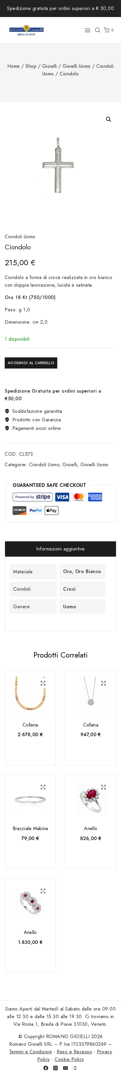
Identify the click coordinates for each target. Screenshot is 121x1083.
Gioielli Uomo (94, 464)
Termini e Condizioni (30, 1051)
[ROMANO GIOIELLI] (26, 30)
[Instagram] (55, 1068)
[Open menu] (87, 30)
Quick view (43, 684)
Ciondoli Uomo (20, 236)
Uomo (69, 606)
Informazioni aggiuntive (60, 548)
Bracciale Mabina (30, 828)
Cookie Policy (69, 1059)
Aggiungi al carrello (31, 363)
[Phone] (75, 1068)
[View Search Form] (97, 30)
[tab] (60, 549)
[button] (108, 119)
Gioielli (70, 464)
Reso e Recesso (74, 1051)
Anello (90, 828)
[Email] (65, 1068)
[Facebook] (46, 1068)
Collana (30, 725)
